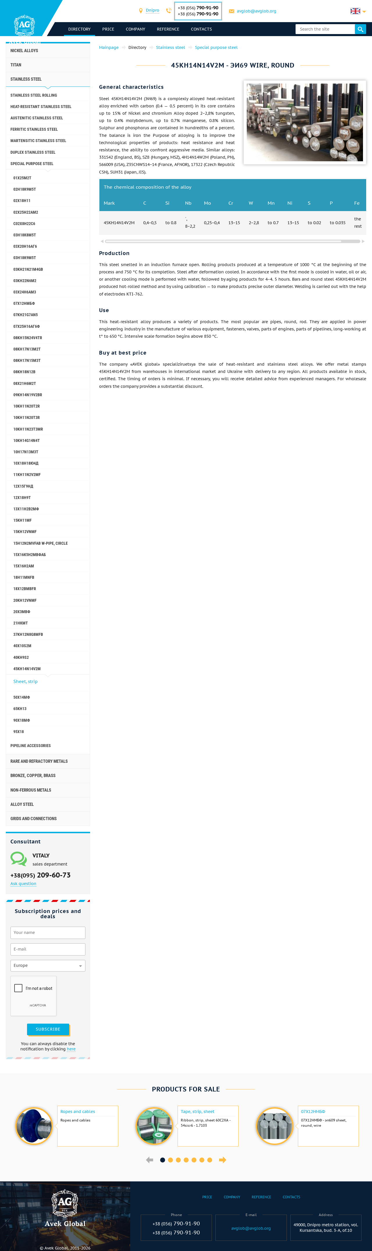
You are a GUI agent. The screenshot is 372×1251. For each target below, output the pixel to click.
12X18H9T (22, 497)
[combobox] (152, 11)
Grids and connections (33, 818)
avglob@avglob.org (256, 11)
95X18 (18, 731)
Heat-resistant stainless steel (40, 106)
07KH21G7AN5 (25, 314)
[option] (66, 1126)
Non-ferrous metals (30, 790)
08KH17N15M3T (27, 360)
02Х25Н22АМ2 (25, 212)
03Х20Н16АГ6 (25, 246)
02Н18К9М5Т (24, 189)
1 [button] (162, 1160)
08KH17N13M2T (27, 349)
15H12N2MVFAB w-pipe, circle (40, 543)
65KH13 (19, 708)
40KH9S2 (21, 657)
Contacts (201, 29)
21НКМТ (20, 623)
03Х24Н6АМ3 (24, 292)
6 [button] (201, 1160)
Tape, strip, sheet (197, 1111)
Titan (15, 65)
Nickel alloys (24, 50)
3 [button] (178, 1160)
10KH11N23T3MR (28, 429)
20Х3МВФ (21, 611)
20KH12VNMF (25, 600)
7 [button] (209, 1160)
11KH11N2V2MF (27, 474)
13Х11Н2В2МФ (26, 509)
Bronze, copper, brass (33, 775)
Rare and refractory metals (39, 761)
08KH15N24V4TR (27, 337)
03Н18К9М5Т (24, 257)
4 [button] (186, 1160)
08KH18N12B (24, 371)
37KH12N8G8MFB (28, 634)
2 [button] (170, 1160)
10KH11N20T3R (26, 417)
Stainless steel (26, 79)
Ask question (23, 883)
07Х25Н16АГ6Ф (26, 326)
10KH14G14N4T (26, 440)
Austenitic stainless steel (36, 118)
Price (108, 29)
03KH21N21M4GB (28, 269)
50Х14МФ (21, 697)
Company (135, 29)
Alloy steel (22, 804)
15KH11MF (22, 520)
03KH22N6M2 (24, 280)
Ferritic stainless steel (34, 129)
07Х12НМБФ (24, 303)
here (71, 1049)
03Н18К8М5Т (24, 235)
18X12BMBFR (24, 588)
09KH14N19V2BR (27, 394)
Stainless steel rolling (33, 95)
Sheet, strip (25, 681)
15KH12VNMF (25, 531)
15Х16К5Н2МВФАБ (29, 554)
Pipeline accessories (30, 745)
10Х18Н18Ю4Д (25, 463)
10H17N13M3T (25, 452)
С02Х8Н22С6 (24, 223)
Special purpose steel (31, 163)
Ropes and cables (77, 1111)
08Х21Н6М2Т (24, 383)
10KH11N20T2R (26, 406)
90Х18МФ (21, 720)
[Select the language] (358, 11)
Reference (168, 29)
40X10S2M (22, 645)
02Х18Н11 (22, 200)
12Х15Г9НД (23, 486)
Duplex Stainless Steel (33, 152)
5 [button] (194, 1160)
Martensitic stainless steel (38, 140)
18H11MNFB (23, 577)
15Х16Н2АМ (23, 566)
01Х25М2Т (22, 178)
